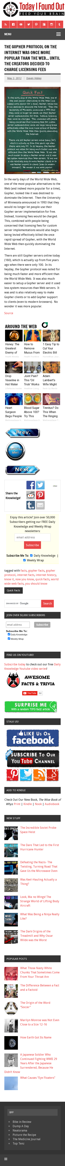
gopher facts (36, 570)
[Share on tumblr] (30, 505)
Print (17, 804)
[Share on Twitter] (40, 485)
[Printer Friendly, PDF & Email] (55, 486)
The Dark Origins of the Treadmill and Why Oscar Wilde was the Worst (36, 936)
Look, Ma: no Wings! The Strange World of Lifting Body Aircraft (39, 901)
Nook (38, 804)
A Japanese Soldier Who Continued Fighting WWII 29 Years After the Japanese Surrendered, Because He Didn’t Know (30, 1063)
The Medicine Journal (26, 1139)
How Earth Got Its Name (35, 1037)
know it (9, 579)
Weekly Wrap (35, 560)
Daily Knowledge (44, 555)
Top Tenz (18, 1143)
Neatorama (20, 1130)
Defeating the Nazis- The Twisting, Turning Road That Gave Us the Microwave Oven (38, 866)
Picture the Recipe (24, 1135)
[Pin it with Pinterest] (40, 495)
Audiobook (52, 804)
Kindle (27, 804)
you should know (36, 583)
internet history (46, 575)
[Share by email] (40, 505)
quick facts (42, 579)
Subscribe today (14, 664)
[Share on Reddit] (30, 495)
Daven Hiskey (34, 78)
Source (8, 313)
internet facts (25, 575)
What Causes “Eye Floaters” (37, 1077)
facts (24, 570)
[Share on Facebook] (30, 485)
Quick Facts (13, 590)
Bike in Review (22, 1122)
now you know (24, 579)
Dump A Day (21, 1126)
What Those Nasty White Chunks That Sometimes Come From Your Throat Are (40, 972)
